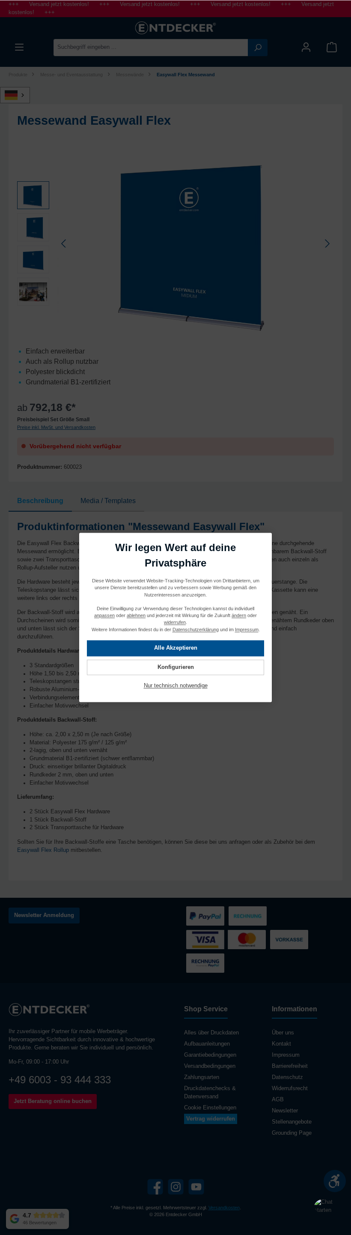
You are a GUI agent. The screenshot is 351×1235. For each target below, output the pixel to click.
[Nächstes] (327, 244)
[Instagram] (175, 1186)
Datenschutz (287, 1077)
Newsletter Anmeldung (44, 915)
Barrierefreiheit (290, 1066)
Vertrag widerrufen (210, 1119)
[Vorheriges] (64, 244)
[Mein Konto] (306, 47)
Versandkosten (224, 1207)
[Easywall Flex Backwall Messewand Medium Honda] (195, 243)
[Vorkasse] (289, 939)
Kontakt (281, 1044)
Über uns (283, 1033)
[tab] (40, 501)
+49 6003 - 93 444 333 (60, 1079)
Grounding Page (292, 1133)
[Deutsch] (19, 95)
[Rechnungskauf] (205, 963)
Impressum (286, 1055)
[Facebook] (155, 1186)
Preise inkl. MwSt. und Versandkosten (56, 427)
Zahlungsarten (201, 1077)
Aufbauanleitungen (207, 1044)
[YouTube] (196, 1186)
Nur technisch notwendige (176, 686)
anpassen (104, 615)
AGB (278, 1100)
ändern (239, 615)
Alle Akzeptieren (175, 648)
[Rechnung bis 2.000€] (248, 916)
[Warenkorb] (331, 47)
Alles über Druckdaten (211, 1033)
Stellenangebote (292, 1122)
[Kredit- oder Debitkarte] (226, 939)
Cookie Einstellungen (210, 1108)
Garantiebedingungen (210, 1055)
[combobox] (151, 47)
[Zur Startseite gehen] (175, 27)
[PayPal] (205, 916)
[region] (175, 243)
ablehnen (136, 615)
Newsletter (285, 1111)
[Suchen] (258, 47)
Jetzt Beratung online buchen (53, 1101)
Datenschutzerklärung (196, 629)
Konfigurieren (176, 667)
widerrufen (175, 622)
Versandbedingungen (209, 1066)
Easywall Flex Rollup (43, 850)
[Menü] (19, 47)
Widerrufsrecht (290, 1088)
